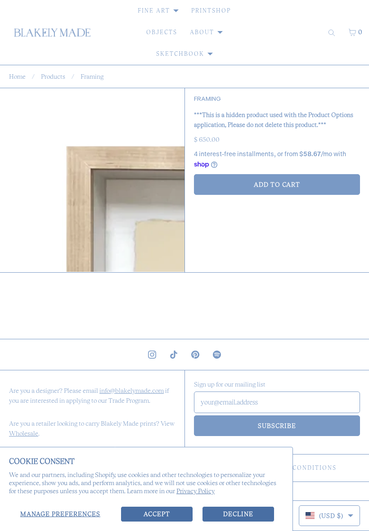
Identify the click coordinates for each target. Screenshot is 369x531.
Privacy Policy (195, 491)
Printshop (211, 10)
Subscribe (277, 425)
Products (53, 76)
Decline (238, 514)
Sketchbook (180, 53)
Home (17, 76)
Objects (161, 32)
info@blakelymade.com (131, 390)
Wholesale (23, 433)
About (202, 32)
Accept (157, 514)
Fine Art (154, 10)
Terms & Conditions (298, 467)
